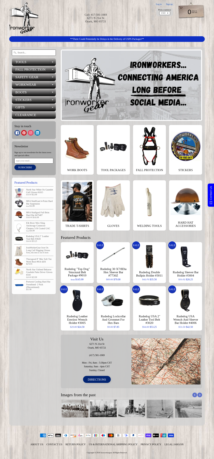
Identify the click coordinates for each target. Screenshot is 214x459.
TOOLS (35, 63)
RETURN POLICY (75, 444)
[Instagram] (31, 133)
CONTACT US (54, 444)
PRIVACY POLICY (151, 444)
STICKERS (35, 101)
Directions (97, 379)
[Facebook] (17, 133)
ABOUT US (36, 444)
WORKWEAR (35, 85)
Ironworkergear (106, 453)
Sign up (169, 4)
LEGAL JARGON (174, 444)
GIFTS (35, 108)
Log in (159, 4)
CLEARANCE (25, 115)
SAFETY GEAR (35, 78)
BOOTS (35, 93)
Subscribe (25, 167)
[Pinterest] (24, 133)
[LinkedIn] (37, 133)
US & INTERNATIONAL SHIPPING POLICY (113, 444)
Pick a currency (164, 10)
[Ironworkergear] (23, 18)
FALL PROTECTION (35, 70)
